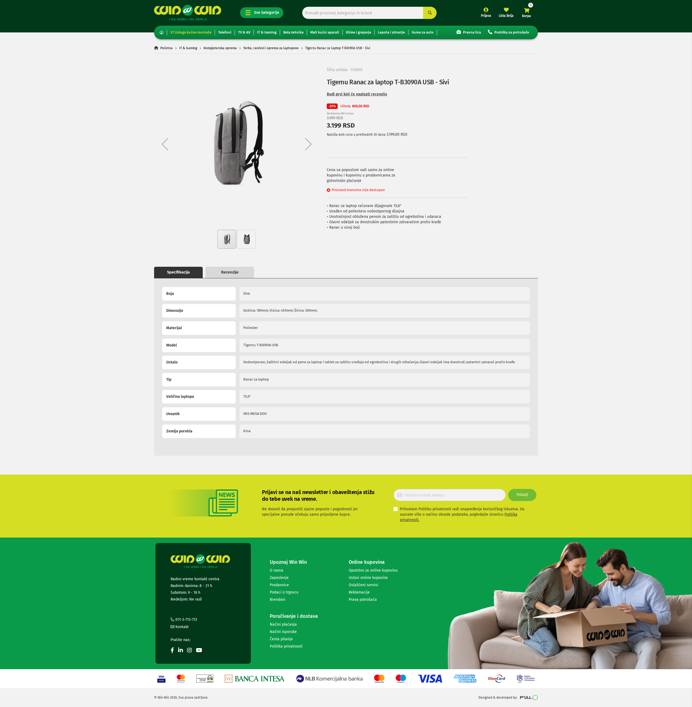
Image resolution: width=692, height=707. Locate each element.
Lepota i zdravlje (391, 32)
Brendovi (277, 599)
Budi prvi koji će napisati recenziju (357, 94)
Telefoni (224, 32)
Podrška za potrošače (511, 32)
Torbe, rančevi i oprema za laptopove (271, 48)
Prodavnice (279, 585)
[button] (165, 143)
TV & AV (244, 32)
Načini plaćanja (283, 624)
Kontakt (181, 627)
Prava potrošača (363, 599)
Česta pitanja (281, 639)
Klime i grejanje (358, 32)
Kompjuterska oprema (220, 48)
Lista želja (506, 16)
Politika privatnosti (286, 646)
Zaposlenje (279, 577)
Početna (166, 48)
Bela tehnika (293, 32)
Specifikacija (178, 272)
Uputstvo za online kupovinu (373, 570)
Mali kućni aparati (324, 32)
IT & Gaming (267, 32)
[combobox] (369, 13)
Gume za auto (423, 32)
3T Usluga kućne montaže (190, 32)
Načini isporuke (283, 631)
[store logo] (187, 12)
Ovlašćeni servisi (363, 585)
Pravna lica (471, 32)
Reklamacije (359, 592)
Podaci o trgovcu (284, 592)
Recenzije (229, 272)
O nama (276, 570)
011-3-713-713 (185, 619)
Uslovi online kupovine (368, 577)
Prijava (486, 16)
